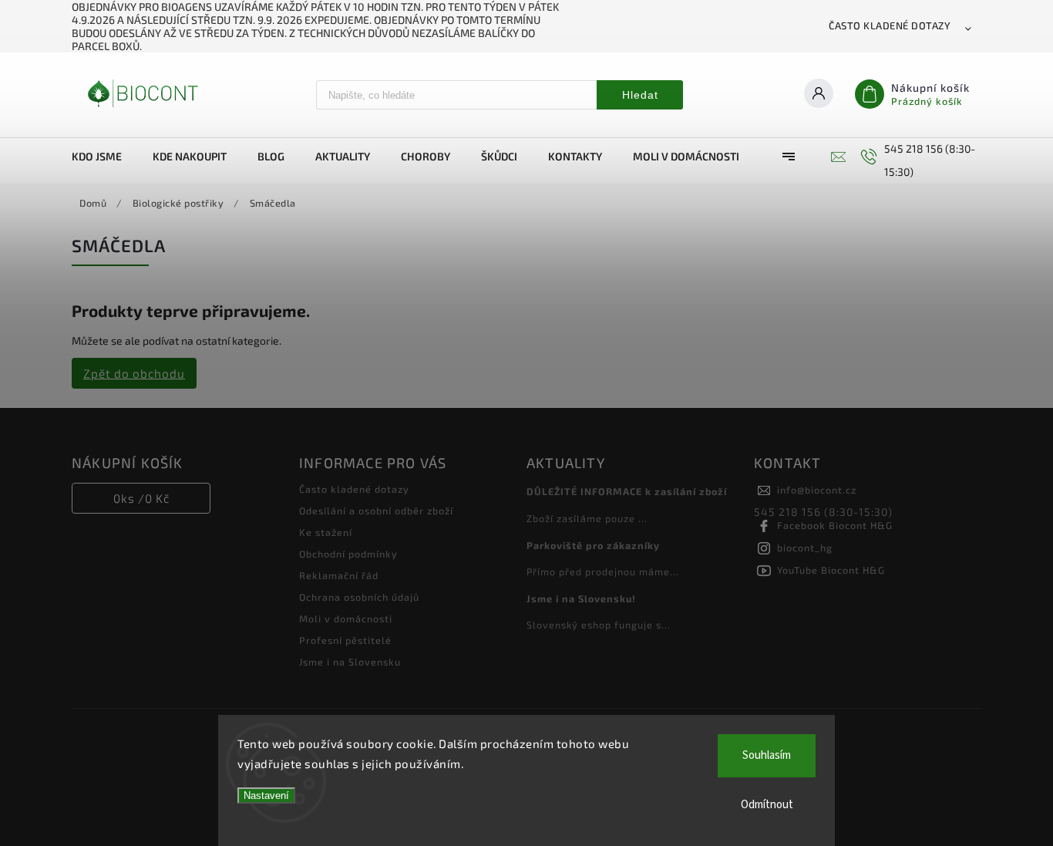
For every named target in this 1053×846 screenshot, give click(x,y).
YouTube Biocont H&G (831, 570)
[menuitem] (104, 156)
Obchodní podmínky (348, 554)
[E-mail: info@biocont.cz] (836, 156)
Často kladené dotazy (889, 25)
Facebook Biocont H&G (835, 525)
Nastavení (266, 795)
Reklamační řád (338, 575)
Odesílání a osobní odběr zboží (376, 510)
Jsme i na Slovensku (350, 662)
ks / (141, 498)
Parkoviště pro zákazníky (593, 545)
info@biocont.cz (816, 490)
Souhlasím (766, 755)
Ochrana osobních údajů (359, 597)
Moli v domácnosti (345, 618)
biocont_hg (805, 547)
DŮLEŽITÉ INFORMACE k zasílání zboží (626, 491)
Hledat (640, 95)
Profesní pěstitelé (345, 640)
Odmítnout (767, 805)
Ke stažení (325, 532)
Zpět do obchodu (134, 373)
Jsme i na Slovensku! (581, 598)
